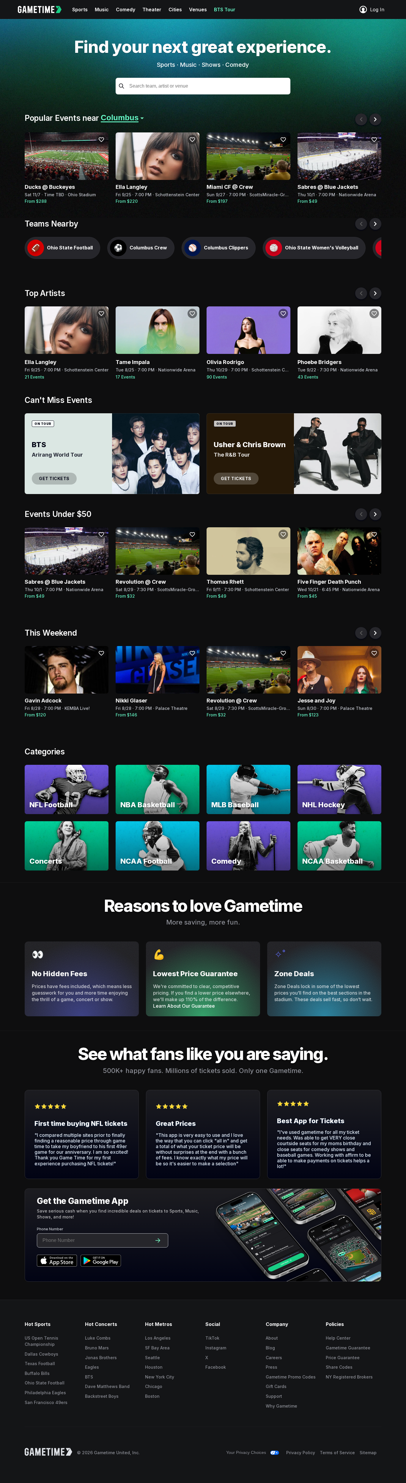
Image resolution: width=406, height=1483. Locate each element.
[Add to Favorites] (101, 139)
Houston (154, 1367)
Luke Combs (98, 1337)
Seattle (152, 1357)
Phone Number (50, 1229)
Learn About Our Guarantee (184, 1006)
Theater (151, 9)
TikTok (212, 1337)
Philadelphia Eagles (45, 1392)
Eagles (92, 1367)
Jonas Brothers (101, 1357)
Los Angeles (158, 1337)
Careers (274, 1357)
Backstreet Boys (102, 1396)
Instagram (215, 1347)
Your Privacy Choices (246, 1452)
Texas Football (40, 1363)
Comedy (125, 9)
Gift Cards (276, 1386)
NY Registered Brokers (349, 1376)
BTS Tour (224, 9)
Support (274, 1396)
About (272, 1337)
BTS (89, 1376)
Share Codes (339, 1367)
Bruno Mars (97, 1347)
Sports (80, 9)
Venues (198, 9)
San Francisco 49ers (46, 1402)
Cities (175, 9)
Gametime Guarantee (348, 1347)
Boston (152, 1396)
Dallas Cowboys (41, 1354)
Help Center (338, 1337)
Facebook (215, 1367)
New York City (159, 1376)
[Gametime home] (43, 9)
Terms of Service (337, 1452)
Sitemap (368, 1452)
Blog (270, 1347)
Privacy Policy (300, 1452)
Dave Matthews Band (107, 1386)
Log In (377, 9)
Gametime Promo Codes (291, 1376)
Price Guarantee (343, 1357)
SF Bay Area (157, 1347)
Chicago (153, 1386)
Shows (211, 64)
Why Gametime (281, 1405)
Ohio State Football (44, 1382)
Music (102, 9)
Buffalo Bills (37, 1373)
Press (271, 1367)
